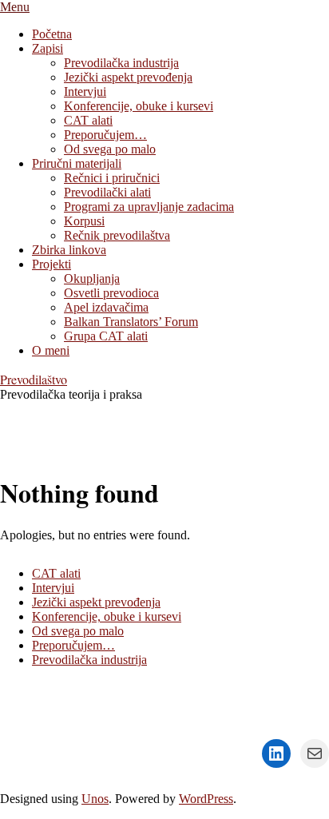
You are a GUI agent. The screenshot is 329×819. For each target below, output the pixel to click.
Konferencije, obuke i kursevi (106, 616)
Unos (95, 798)
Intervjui (53, 587)
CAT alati (56, 573)
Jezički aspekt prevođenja (96, 602)
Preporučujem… (73, 645)
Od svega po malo (78, 631)
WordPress (206, 798)
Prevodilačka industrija (89, 659)
